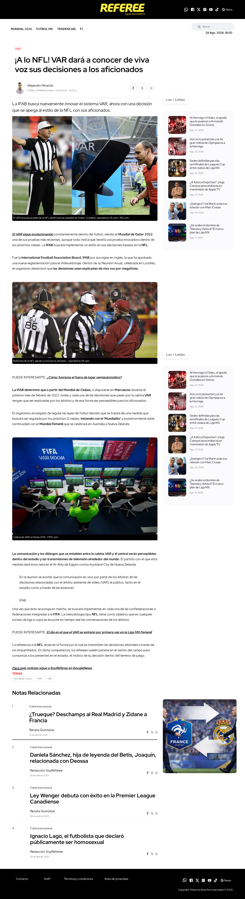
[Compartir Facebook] (133, 87)
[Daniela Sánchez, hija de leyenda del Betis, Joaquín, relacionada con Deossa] (200, 776)
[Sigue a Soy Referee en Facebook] (192, 9)
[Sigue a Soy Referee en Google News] (227, 9)
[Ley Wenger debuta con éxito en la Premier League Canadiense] (200, 817)
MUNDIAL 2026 (21, 29)
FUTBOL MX (44, 29)
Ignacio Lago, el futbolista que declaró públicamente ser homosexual (77, 839)
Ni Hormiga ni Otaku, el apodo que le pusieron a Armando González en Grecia (208, 121)
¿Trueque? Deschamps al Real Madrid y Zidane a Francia (88, 717)
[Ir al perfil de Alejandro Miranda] (20, 87)
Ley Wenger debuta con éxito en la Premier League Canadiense (92, 798)
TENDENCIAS (66, 29)
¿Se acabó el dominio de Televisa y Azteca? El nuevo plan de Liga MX (206, 228)
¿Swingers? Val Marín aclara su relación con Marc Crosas (208, 205)
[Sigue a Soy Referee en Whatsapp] (186, 9)
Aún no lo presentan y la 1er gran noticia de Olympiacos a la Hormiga (207, 142)
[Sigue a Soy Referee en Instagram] (205, 9)
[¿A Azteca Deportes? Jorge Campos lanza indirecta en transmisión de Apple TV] (177, 189)
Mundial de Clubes (23, 678)
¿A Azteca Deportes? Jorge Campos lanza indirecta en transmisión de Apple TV (207, 185)
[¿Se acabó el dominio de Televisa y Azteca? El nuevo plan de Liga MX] (177, 232)
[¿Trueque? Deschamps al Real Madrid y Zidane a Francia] (200, 736)
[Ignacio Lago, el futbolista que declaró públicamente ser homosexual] (200, 857)
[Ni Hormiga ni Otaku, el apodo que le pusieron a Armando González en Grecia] (177, 125)
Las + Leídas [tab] (175, 100)
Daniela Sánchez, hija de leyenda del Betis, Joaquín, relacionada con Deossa (93, 757)
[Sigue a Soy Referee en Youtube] (211, 9)
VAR (50, 678)
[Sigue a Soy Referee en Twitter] (199, 9)
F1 (81, 29)
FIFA (39, 678)
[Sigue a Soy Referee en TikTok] (217, 9)
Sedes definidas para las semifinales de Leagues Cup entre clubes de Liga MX (207, 164)
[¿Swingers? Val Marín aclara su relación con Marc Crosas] (177, 211)
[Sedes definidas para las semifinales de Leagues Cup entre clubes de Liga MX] (177, 168)
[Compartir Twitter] (142, 87)
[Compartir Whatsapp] (151, 87)
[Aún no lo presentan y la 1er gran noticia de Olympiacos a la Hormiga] (177, 146)
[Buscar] (199, 26)
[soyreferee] (122, 9)
